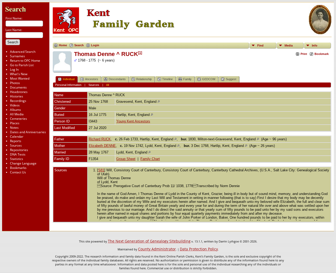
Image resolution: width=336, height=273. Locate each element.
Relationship (144, 79)
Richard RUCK (100, 139)
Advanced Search (22, 51)
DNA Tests (17, 154)
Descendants (117, 79)
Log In (14, 69)
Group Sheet (125, 159)
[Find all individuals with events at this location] (159, 102)
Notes (14, 127)
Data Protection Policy (199, 248)
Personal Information (68, 84)
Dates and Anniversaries (28, 132)
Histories (16, 96)
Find (260, 45)
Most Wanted (19, 78)
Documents (18, 87)
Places (14, 123)
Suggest (231, 79)
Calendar (16, 136)
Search (15, 9)
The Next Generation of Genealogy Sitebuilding (149, 241)
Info (314, 45)
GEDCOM (208, 79)
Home (63, 45)
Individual (69, 79)
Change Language (23, 163)
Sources (16, 145)
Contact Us (18, 172)
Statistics (16, 159)
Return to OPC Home (25, 60)
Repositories (19, 150)
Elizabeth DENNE (102, 146)
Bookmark (321, 53)
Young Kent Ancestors (133, 121)
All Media (17, 114)
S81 (101, 170)
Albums (15, 109)
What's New (18, 74)
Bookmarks (18, 168)
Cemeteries (18, 118)
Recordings (18, 101)
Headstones (19, 92)
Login (95, 45)
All (107, 84)
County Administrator (157, 248)
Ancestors (91, 79)
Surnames (17, 56)
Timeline (167, 79)
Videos (15, 105)
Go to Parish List (22, 65)
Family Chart (150, 159)
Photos (15, 83)
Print (304, 53)
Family (187, 79)
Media (289, 45)
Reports (15, 141)
